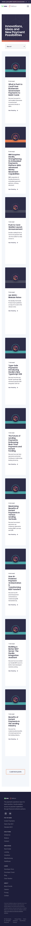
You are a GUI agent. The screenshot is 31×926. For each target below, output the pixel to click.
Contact (6, 895)
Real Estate (7, 849)
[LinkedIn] (5, 813)
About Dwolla (8, 886)
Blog (5, 875)
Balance (6, 838)
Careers (6, 889)
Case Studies (8, 878)
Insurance (7, 855)
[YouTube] (10, 813)
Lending (6, 852)
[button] (15, 771)
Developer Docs (9, 869)
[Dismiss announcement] (29, 2)
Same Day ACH (8, 824)
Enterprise (7, 835)
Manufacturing (8, 858)
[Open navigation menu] (28, 6)
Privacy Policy (18, 919)
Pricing (6, 892)
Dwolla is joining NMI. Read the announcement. (13, 1)
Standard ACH (8, 827)
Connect (6, 841)
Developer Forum (9, 872)
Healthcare (7, 861)
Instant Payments (9, 821)
